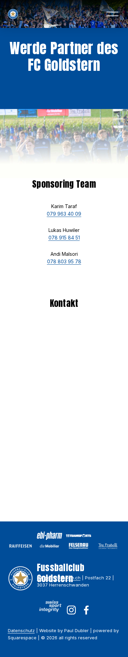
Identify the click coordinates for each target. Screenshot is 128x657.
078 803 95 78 (64, 261)
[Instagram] (71, 610)
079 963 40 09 (64, 214)
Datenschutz (21, 630)
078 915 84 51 (64, 237)
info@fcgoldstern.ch (59, 577)
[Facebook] (86, 610)
